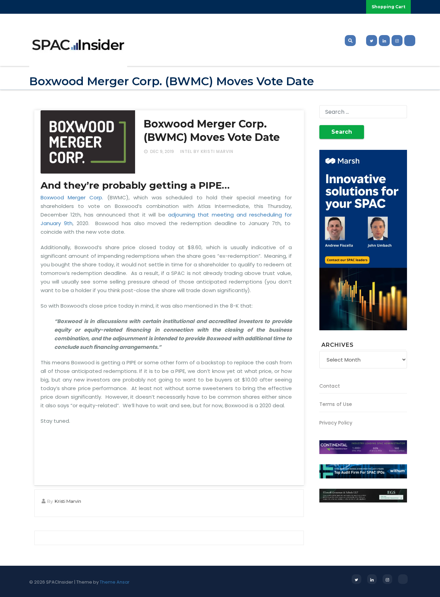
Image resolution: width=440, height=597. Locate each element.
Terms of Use (335, 404)
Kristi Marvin (68, 501)
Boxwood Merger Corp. (72, 197)
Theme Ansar (115, 582)
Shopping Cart (388, 6)
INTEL (186, 151)
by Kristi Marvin (213, 151)
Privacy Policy (336, 422)
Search (341, 132)
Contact (329, 386)
